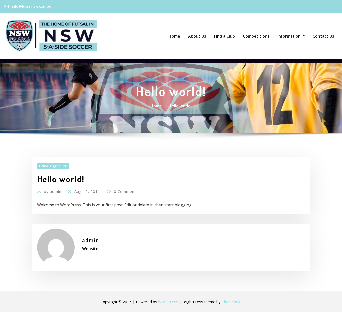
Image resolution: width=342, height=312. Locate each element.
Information (289, 36)
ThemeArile (231, 301)
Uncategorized (53, 165)
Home (174, 36)
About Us (197, 36)
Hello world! (180, 106)
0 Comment (125, 191)
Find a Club (224, 36)
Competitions (256, 36)
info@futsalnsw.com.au (31, 6)
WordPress (168, 301)
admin (52, 191)
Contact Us (323, 36)
